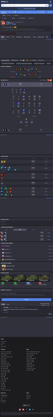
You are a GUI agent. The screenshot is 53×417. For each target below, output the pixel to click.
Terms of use (4, 396)
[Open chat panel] (52, 35)
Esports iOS (29, 370)
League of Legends (5, 351)
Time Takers (3, 378)
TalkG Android (29, 365)
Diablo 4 (2, 375)
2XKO (2, 376)
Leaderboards (21, 12)
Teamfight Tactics (5, 353)
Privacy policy (4, 395)
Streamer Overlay (5, 390)
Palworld (3, 355)
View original (5, 312)
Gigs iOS (28, 363)
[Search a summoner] (46, 5)
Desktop (2, 380)
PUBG (2, 360)
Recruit (28, 398)
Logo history (3, 346)
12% (9, 15)
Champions (4, 12)
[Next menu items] (46, 12)
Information (40, 12)
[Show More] (7, 1)
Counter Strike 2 (4, 371)
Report (50, 313)
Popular (3, 304)
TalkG (2, 385)
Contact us (3, 401)
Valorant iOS (29, 360)
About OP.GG (3, 341)
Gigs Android (29, 361)
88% (4, 15)
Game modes (12, 12)
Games (2, 381)
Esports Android (29, 368)
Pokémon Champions (5, 356)
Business (28, 395)
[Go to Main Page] (3, 1)
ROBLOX (3, 361)
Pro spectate (28, 12)
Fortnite (2, 373)
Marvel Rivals (4, 366)
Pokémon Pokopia (5, 365)
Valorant (3, 358)
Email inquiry (3, 400)
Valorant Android (30, 358)
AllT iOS (28, 356)
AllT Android (29, 355)
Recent (8, 304)
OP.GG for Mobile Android (31, 351)
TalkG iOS (28, 366)
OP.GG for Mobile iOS (30, 353)
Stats (34, 12)
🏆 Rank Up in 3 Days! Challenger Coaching (28, 8)
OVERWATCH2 (4, 363)
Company (3, 343)
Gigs (2, 388)
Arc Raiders (3, 368)
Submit (26, 299)
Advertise (28, 396)
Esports (2, 386)
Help (2, 398)
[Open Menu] (50, 1)
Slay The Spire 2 (4, 370)
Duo (2, 383)
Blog (2, 344)
